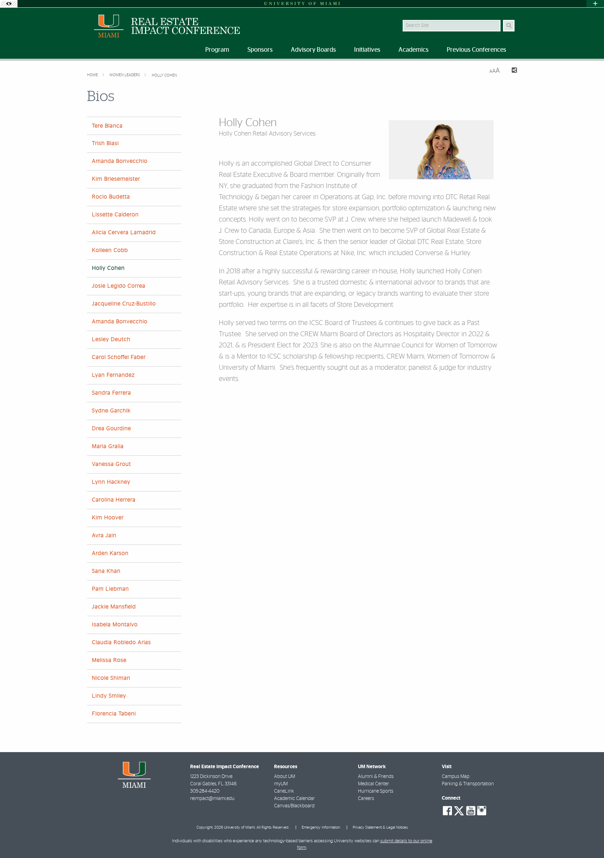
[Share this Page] (511, 71)
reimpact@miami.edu (212, 798)
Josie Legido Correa (118, 286)
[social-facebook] (447, 811)
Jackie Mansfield (114, 607)
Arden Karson (110, 553)
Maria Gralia (108, 446)
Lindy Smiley (109, 696)
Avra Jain (104, 535)
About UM (284, 776)
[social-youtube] (470, 811)
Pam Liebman (110, 589)
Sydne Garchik (111, 410)
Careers (366, 798)
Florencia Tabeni (114, 713)
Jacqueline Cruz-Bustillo (124, 304)
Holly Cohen (164, 75)
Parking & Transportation (468, 783)
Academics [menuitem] (413, 50)
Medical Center (373, 783)
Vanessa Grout (111, 464)
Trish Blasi (105, 143)
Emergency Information (321, 827)
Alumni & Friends (376, 776)
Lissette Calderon (115, 214)
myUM (281, 783)
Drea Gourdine (111, 428)
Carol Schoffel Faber (119, 357)
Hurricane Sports (375, 791)
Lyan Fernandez (113, 375)
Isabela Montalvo (115, 624)
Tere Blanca (107, 126)
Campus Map (455, 776)
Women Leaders (125, 75)
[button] (588, 838)
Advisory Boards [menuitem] (313, 50)
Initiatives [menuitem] (367, 50)
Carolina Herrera (114, 500)
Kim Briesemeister (116, 179)
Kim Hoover (108, 517)
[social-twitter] (459, 810)
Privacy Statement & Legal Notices (380, 827)
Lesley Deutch (111, 339)
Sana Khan (106, 571)
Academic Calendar (294, 798)
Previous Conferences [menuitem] (476, 50)
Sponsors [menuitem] (260, 50)
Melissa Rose (109, 660)
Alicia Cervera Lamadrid (124, 232)
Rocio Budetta (111, 197)
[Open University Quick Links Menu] (595, 3)
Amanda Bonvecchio (120, 161)
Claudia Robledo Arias (121, 642)
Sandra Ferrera (111, 393)
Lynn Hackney (111, 482)
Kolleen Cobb (110, 250)
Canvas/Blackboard (294, 805)
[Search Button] (509, 25)
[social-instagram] (481, 811)
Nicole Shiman (111, 678)
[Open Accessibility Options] (8, 3)
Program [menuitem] (217, 50)
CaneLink (284, 791)
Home (93, 75)
